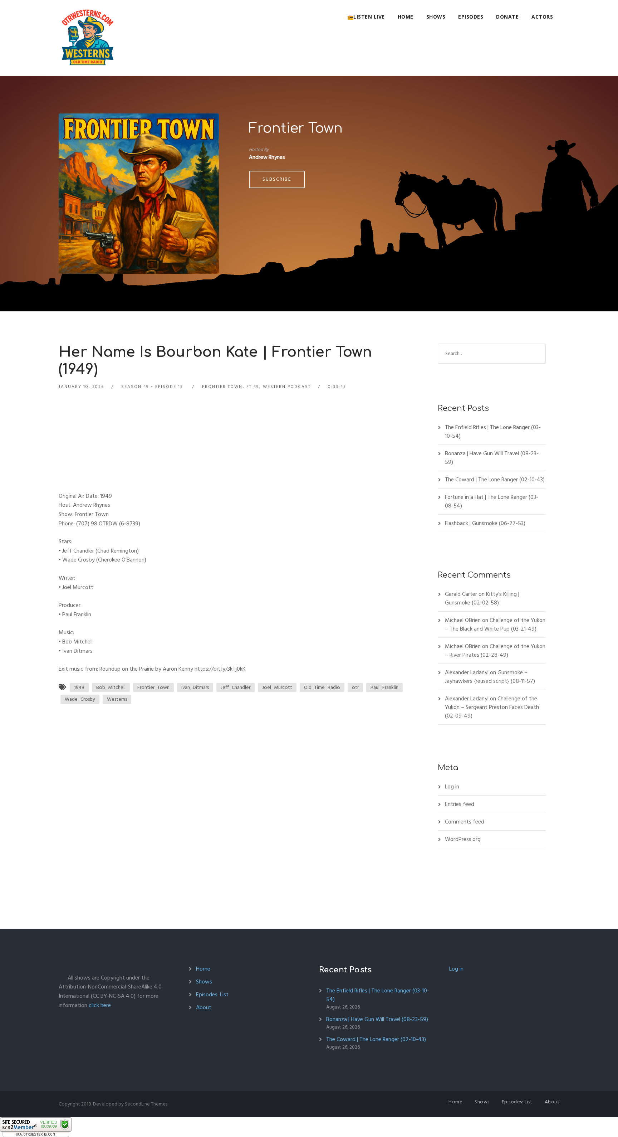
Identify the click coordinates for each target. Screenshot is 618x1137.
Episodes (470, 16)
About (203, 1007)
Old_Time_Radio (322, 687)
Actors (542, 16)
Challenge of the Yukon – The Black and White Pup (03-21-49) (495, 624)
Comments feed (464, 821)
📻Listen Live (366, 16)
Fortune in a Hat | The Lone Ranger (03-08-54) (491, 501)
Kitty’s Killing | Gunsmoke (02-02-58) (482, 598)
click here (100, 1005)
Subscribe (277, 179)
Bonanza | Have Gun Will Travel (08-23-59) (492, 458)
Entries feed (459, 804)
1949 (79, 687)
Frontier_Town (153, 687)
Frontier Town (296, 128)
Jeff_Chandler (235, 687)
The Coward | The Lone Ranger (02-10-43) (495, 479)
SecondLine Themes (146, 1104)
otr (355, 687)
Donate (507, 16)
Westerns (117, 699)
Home (405, 16)
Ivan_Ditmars (195, 687)
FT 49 (252, 386)
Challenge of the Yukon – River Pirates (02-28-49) (495, 651)
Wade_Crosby (80, 699)
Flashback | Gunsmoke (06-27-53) (485, 523)
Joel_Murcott (277, 687)
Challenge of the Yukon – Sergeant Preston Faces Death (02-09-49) (492, 707)
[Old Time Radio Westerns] (88, 38)
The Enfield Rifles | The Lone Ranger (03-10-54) (493, 432)
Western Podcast (287, 386)
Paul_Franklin (384, 687)
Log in (452, 786)
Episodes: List (212, 994)
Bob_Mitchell (111, 687)
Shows (436, 16)
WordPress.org (463, 839)
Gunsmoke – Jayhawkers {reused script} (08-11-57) (490, 677)
